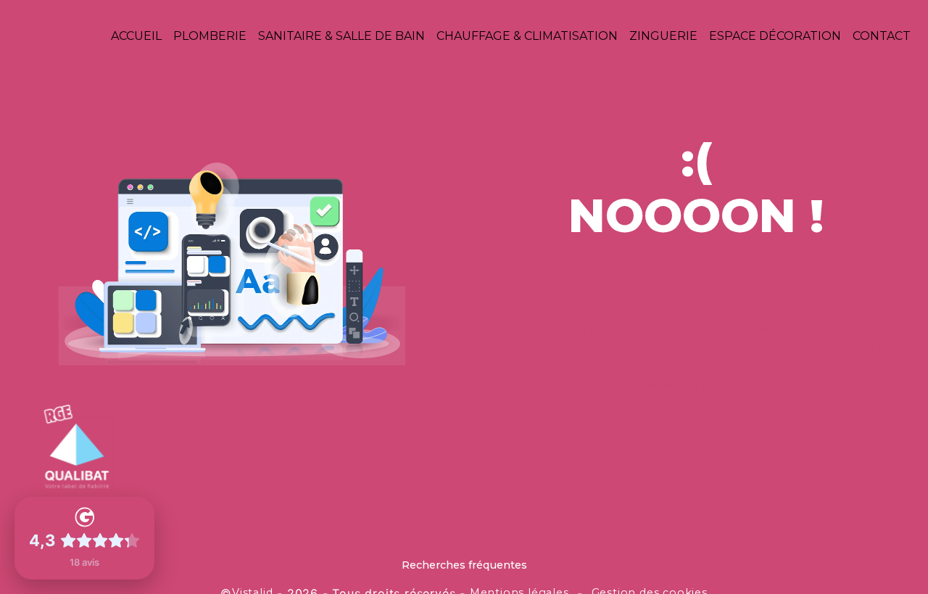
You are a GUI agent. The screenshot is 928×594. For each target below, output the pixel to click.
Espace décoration (775, 36)
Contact (882, 36)
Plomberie (209, 36)
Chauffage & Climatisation (527, 36)
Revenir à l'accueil (696, 384)
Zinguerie (663, 36)
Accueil (136, 36)
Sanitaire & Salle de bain (341, 36)
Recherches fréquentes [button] (464, 565)
